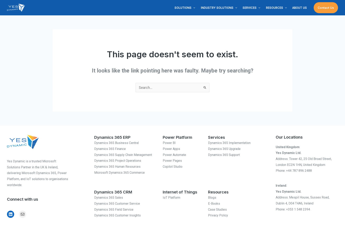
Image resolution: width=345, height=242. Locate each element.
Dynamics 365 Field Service (113, 209)
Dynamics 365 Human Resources (117, 167)
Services (250, 7)
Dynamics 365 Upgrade (224, 149)
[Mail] (22, 214)
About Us (299, 7)
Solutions (182, 7)
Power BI (169, 143)
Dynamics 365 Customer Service (117, 203)
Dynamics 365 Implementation (229, 143)
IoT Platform (171, 197)
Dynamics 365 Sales (108, 197)
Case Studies (217, 209)
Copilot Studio (172, 167)
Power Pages (172, 161)
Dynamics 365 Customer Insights (117, 215)
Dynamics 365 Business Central (116, 143)
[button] (193, 8)
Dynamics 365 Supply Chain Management (123, 155)
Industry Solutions (217, 7)
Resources (274, 7)
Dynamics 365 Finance (110, 149)
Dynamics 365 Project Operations (117, 161)
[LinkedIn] (10, 214)
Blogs (212, 197)
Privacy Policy (218, 215)
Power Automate (174, 155)
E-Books (214, 203)
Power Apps (171, 149)
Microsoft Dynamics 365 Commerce (119, 173)
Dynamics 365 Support (224, 155)
